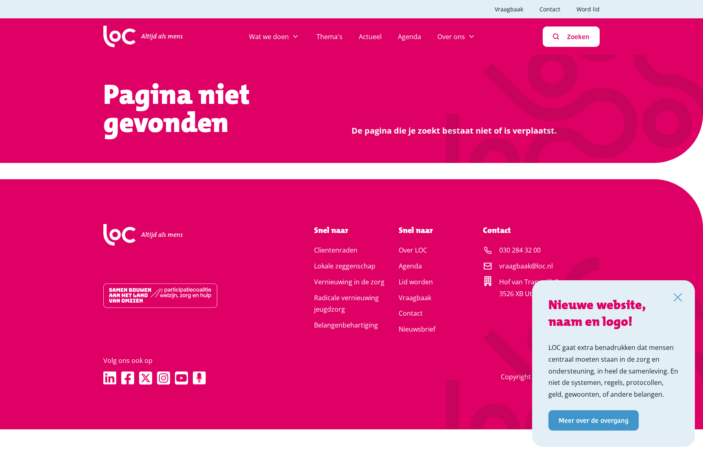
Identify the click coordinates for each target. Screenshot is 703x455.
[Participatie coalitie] (182, 296)
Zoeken (578, 36)
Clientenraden (336, 250)
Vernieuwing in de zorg (349, 281)
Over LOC (413, 250)
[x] (145, 378)
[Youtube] (181, 378)
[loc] (143, 37)
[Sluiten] (678, 297)
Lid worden (416, 281)
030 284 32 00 (520, 250)
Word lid (588, 9)
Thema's (330, 36)
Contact (549, 9)
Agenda (409, 36)
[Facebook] (127, 378)
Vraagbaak (509, 9)
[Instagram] (163, 378)
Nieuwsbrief (417, 329)
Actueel (370, 36)
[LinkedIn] (109, 378)
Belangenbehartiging (346, 325)
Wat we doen (269, 36)
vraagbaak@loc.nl (526, 266)
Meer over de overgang (594, 420)
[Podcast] (199, 378)
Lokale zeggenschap (345, 266)
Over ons (451, 36)
